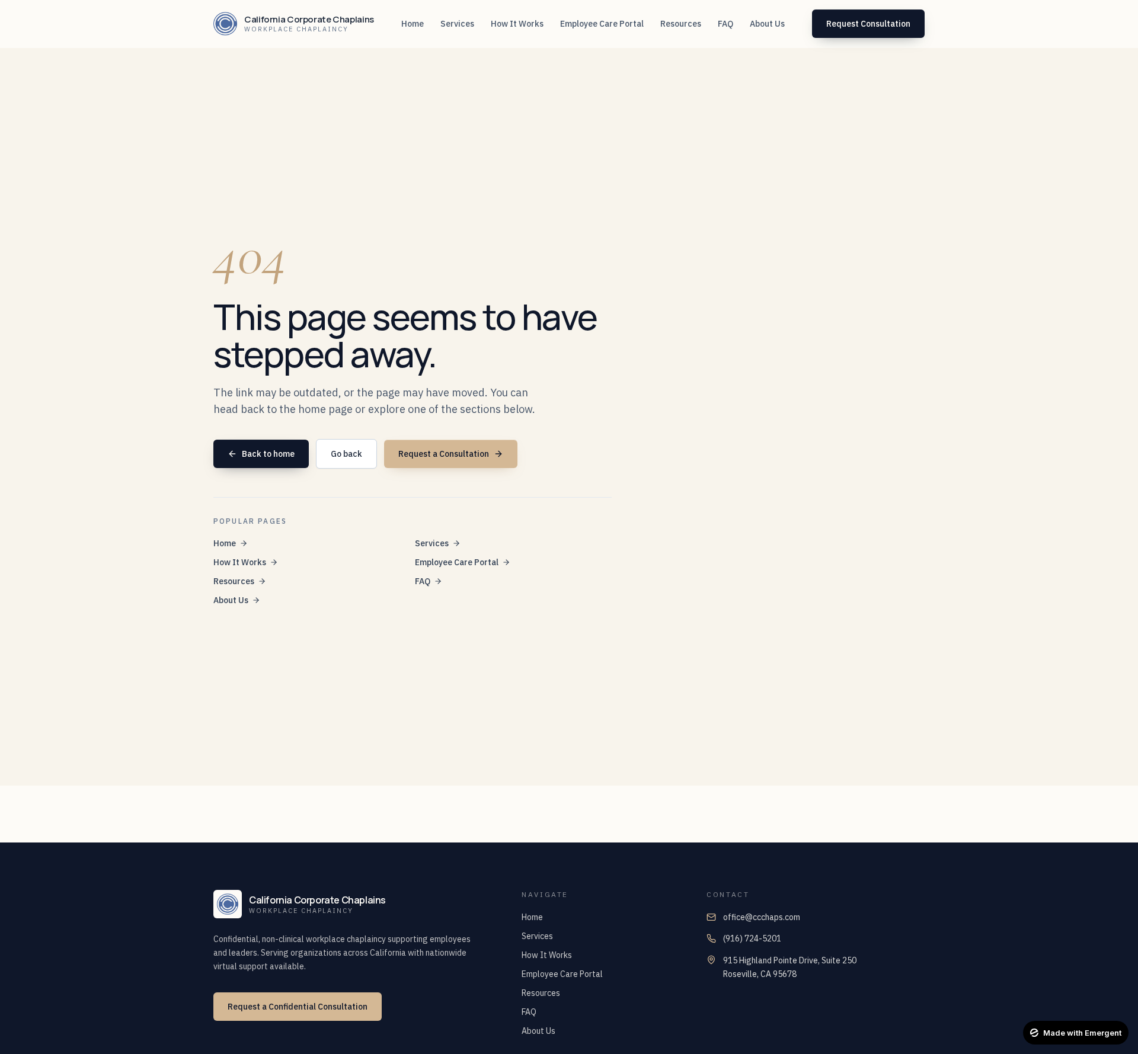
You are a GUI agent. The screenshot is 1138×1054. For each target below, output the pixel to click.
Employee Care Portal (456, 562)
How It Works (239, 562)
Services (432, 543)
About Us (230, 600)
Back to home (268, 453)
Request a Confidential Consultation (297, 1006)
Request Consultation (868, 23)
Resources (233, 581)
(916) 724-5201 (752, 938)
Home (224, 543)
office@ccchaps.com (761, 917)
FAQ (422, 581)
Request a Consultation (443, 453)
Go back (346, 453)
